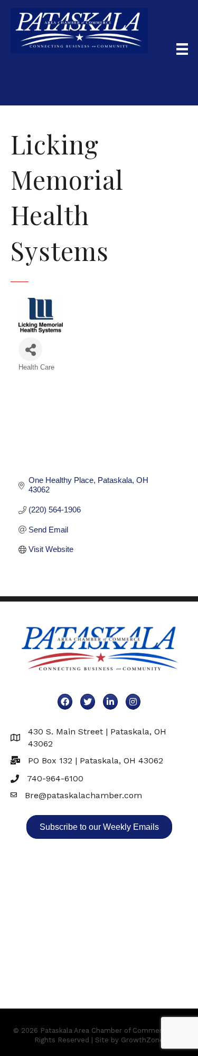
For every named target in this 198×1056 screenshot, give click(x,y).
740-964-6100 (55, 778)
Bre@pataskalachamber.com (83, 795)
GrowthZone (142, 1040)
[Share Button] (30, 349)
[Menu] (182, 49)
